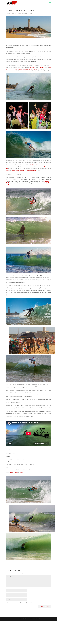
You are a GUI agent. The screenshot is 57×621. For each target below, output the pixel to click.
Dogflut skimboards (10, 13)
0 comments (29, 13)
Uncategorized (23, 13)
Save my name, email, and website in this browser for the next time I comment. (22, 602)
